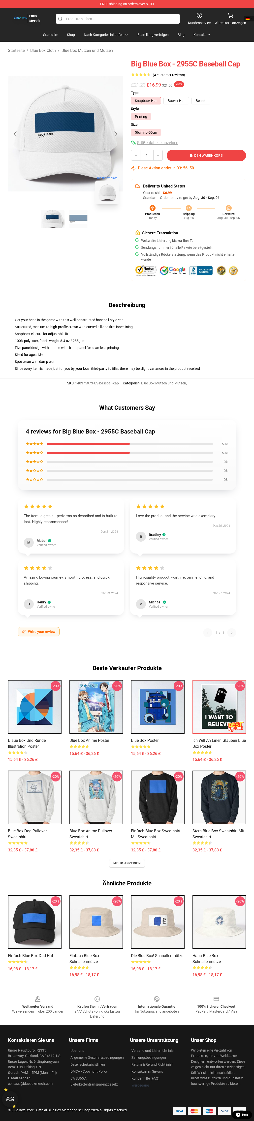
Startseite (16, 50)
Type (135, 93)
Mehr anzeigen (127, 863)
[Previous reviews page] (207, 632)
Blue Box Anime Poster (89, 740)
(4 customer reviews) (169, 75)
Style (135, 109)
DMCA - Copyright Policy (89, 1071)
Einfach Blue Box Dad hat (30, 955)
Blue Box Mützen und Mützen (87, 50)
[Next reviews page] (231, 632)
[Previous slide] (15, 134)
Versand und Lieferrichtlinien (153, 1051)
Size (134, 124)
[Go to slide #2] (78, 219)
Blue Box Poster (145, 740)
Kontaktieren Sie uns (147, 1071)
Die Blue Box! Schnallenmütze (157, 955)
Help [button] (245, 1115)
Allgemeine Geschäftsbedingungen (97, 1057)
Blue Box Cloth (43, 50)
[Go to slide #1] (52, 219)
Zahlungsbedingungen (148, 1057)
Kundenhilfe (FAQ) (145, 1078)
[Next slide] (115, 134)
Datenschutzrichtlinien (87, 1064)
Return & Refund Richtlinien (152, 1064)
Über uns (77, 1051)
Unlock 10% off (10, 1099)
